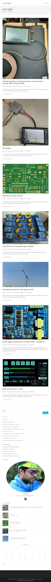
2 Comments (29, 292)
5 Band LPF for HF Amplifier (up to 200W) (18, 246)
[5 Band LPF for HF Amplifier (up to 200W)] (5, 531)
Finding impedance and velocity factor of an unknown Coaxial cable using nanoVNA (23, 82)
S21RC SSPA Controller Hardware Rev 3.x (11, 435)
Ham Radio (10, 11)
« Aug (4, 563)
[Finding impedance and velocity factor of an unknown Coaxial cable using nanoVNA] (5, 508)
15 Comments (31, 391)
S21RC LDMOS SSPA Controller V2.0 (10, 438)
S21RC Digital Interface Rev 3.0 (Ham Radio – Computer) (23, 342)
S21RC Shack (7, 3)
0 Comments (27, 86)
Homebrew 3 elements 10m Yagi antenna (18, 289)
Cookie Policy (40, 579)
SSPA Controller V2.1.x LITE (13, 389)
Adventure (29, 579)
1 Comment (28, 151)
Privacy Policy (34, 579)
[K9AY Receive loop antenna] (5, 523)
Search (4, 410)
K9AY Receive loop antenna (13, 196)
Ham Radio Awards (20, 579)
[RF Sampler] (5, 515)
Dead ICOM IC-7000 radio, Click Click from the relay (13, 440)
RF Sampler (7, 148)
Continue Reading (8, 94)
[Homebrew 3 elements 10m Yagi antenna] (5, 538)
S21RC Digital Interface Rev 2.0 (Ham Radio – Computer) (14, 433)
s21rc (5, 86)
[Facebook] (25, 499)
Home (10, 579)
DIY (17, 151)
